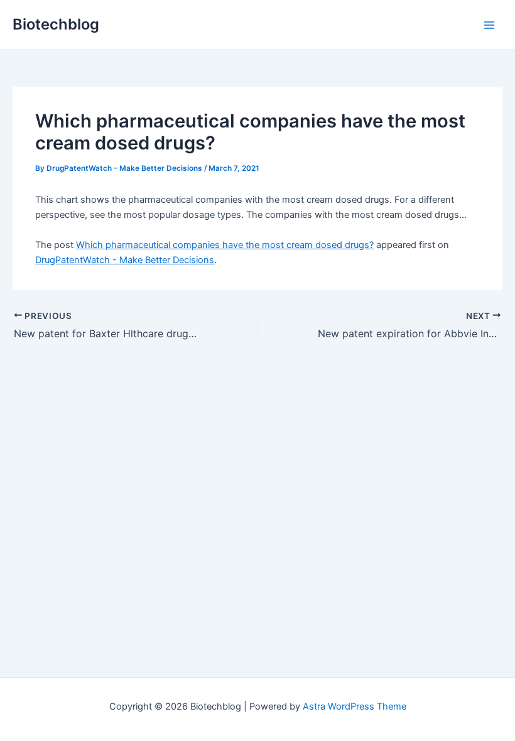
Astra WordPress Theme (354, 706)
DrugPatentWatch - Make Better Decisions (124, 260)
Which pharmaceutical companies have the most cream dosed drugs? (225, 245)
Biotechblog (56, 24)
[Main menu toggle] (489, 25)
